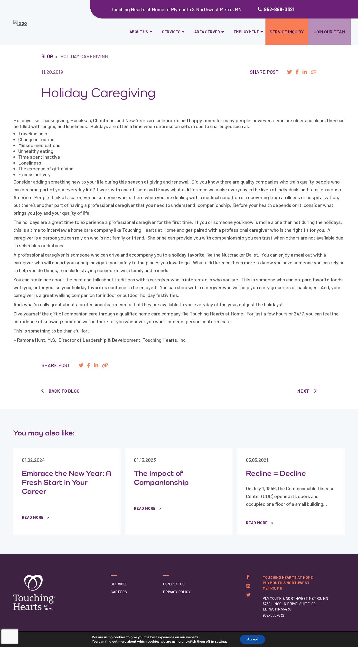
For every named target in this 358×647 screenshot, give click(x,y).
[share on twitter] (289, 72)
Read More (33, 517)
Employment (246, 31)
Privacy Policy (177, 592)
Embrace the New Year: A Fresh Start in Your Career (66, 482)
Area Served (207, 31)
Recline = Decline (276, 473)
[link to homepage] (47, 25)
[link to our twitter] (248, 595)
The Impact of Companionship (161, 478)
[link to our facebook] (247, 577)
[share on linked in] (304, 72)
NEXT (303, 391)
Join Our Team (329, 31)
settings (221, 641)
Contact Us (174, 584)
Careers (119, 592)
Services (171, 31)
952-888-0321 (279, 9)
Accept (252, 639)
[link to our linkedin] (248, 586)
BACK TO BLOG (64, 391)
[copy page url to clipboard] (314, 72)
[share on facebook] (297, 72)
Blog (47, 56)
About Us (139, 31)
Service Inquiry (287, 31)
